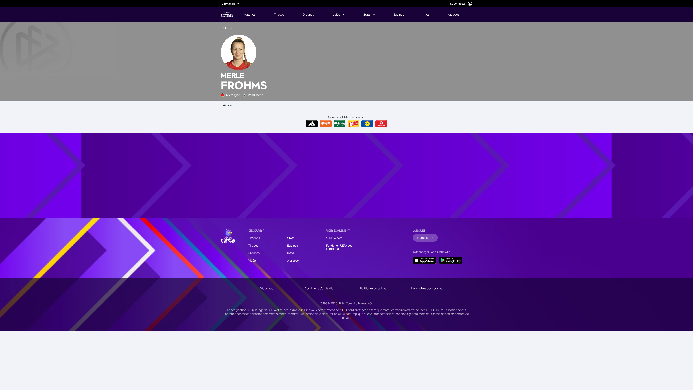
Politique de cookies (373, 288)
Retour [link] (228, 28)
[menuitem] (254, 14)
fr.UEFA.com (334, 238)
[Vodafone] (381, 123)
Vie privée (266, 288)
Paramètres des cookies (426, 288)
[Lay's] (353, 123)
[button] (338, 14)
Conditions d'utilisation (320, 288)
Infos (290, 253)
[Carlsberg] (339, 123)
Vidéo (252, 261)
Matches (254, 238)
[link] (249, 14)
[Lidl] (367, 123)
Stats (290, 238)
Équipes (292, 246)
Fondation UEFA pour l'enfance (340, 247)
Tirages (253, 246)
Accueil (228, 105)
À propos (293, 261)
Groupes (254, 253)
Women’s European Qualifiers (227, 14)
